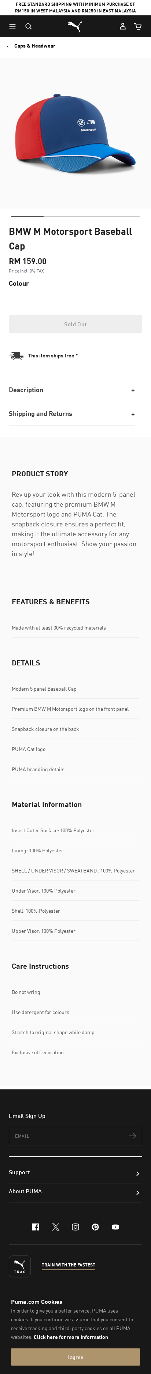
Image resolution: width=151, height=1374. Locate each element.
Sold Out (75, 324)
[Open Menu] (14, 26)
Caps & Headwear (34, 46)
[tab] (27, 216)
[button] (14, 26)
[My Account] (123, 26)
